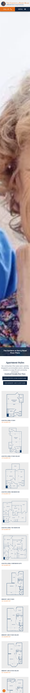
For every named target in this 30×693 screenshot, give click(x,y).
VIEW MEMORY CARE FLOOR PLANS (15, 383)
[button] (25, 9)
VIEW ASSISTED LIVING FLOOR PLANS (15, 378)
